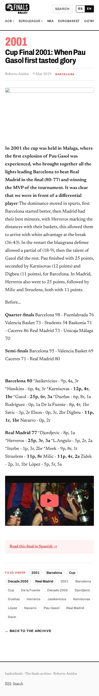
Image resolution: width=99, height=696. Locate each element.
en (89, 8)
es (80, 8)
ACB (9, 21)
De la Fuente (30, 590)
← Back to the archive (28, 631)
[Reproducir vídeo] (49, 501)
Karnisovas (81, 599)
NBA (50, 21)
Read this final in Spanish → (33, 546)
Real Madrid (44, 581)
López (12, 608)
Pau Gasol (51, 608)
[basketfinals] (17, 9)
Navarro (30, 608)
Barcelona (54, 573)
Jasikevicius (56, 599)
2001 (35, 573)
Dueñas (14, 599)
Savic (12, 617)
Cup (72, 573)
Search (62, 9)
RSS (8, 684)
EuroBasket (69, 21)
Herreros (33, 599)
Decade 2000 (18, 581)
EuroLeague (31, 21)
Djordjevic (82, 590)
